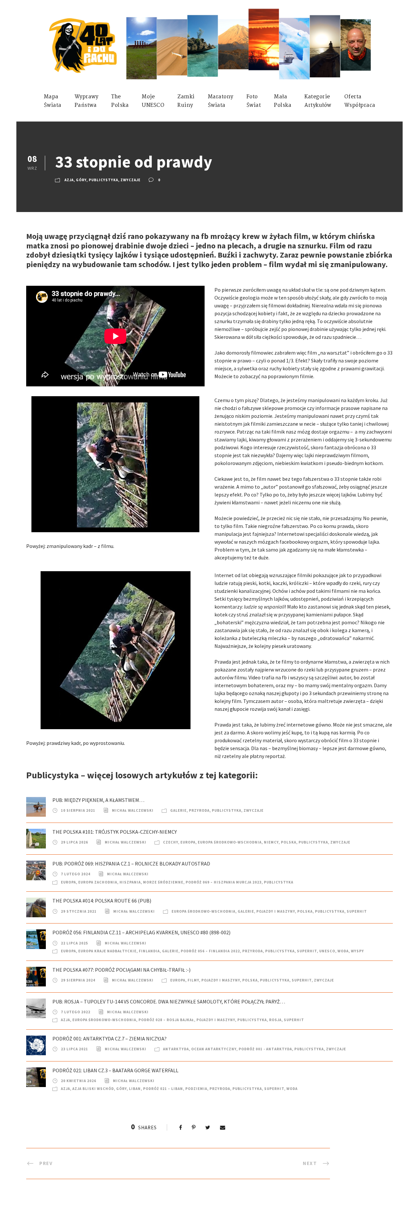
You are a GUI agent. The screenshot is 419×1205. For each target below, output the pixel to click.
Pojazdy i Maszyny (275, 911)
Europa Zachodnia (97, 882)
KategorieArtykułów (317, 101)
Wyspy (357, 951)
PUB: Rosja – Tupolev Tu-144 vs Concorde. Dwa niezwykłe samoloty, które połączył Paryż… (168, 1001)
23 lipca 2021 (74, 1049)
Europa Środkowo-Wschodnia (230, 842)
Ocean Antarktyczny (213, 1049)
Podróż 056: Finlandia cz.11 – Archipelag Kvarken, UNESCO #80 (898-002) (141, 932)
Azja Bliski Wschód (93, 1088)
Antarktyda (176, 1049)
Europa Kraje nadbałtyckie (107, 951)
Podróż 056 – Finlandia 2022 (210, 951)
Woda (343, 951)
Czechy (170, 842)
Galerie (178, 810)
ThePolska (120, 101)
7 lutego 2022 (75, 1012)
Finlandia (149, 951)
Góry (81, 180)
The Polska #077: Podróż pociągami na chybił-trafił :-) (121, 969)
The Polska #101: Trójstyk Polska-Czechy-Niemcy (114, 831)
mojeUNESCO (153, 101)
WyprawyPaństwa (87, 101)
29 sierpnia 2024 (78, 980)
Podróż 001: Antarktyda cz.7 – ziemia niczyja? (109, 1038)
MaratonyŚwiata (220, 101)
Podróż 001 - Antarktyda (265, 1049)
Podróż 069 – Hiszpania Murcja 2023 (224, 882)
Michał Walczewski (133, 810)
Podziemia (196, 1088)
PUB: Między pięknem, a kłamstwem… (98, 800)
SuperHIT (357, 911)
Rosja (275, 1020)
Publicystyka (103, 180)
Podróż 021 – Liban (163, 1088)
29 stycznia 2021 (79, 911)
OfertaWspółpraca (359, 101)
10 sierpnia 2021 (78, 810)
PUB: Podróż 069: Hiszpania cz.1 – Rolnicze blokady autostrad (131, 863)
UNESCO (327, 951)
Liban (135, 1088)
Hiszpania (130, 882)
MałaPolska (282, 101)
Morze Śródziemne (163, 882)
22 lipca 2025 (74, 943)
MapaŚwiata (53, 101)
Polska (288, 842)
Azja (69, 180)
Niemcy (271, 842)
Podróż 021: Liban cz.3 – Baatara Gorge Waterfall (115, 1070)
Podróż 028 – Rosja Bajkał (166, 1020)
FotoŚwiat (253, 101)
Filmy (193, 980)
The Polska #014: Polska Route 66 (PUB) (101, 900)
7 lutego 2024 (75, 874)
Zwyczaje (130, 180)
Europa (187, 842)
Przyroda (199, 810)
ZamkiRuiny (186, 101)
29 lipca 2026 (74, 842)
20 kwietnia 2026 (78, 1081)
